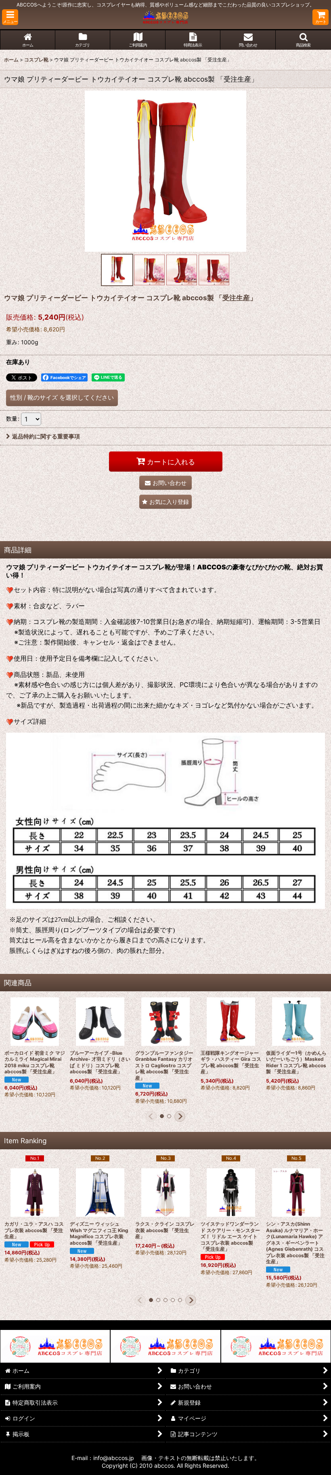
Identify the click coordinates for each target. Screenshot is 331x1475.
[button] (10, 17)
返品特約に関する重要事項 (46, 436)
